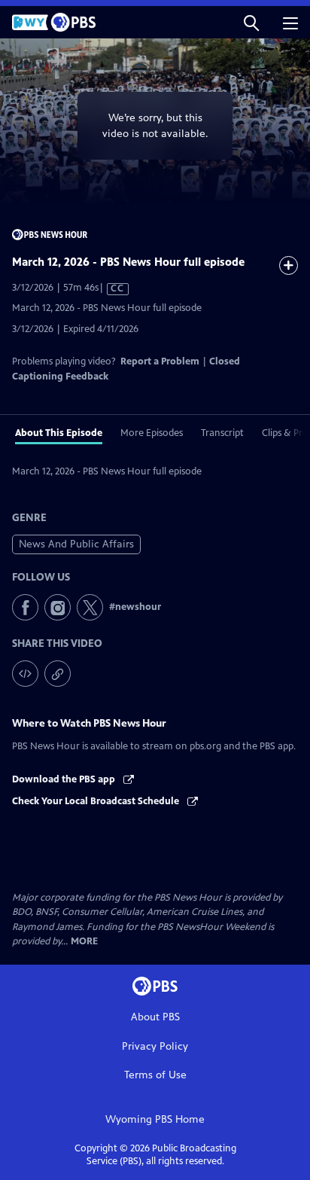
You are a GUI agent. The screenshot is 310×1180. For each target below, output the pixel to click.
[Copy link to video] (57, 673)
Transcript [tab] (222, 433)
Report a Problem (159, 361)
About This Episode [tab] (58, 433)
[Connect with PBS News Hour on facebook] (25, 607)
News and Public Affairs (76, 544)
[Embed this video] (25, 673)
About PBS (155, 1017)
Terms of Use (155, 1075)
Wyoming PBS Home (155, 1119)
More (84, 941)
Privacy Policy (155, 1046)
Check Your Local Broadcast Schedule (96, 801)
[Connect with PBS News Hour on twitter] (90, 607)
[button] (251, 22)
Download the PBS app (64, 779)
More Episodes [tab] (151, 433)
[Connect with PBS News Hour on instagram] (57, 607)
